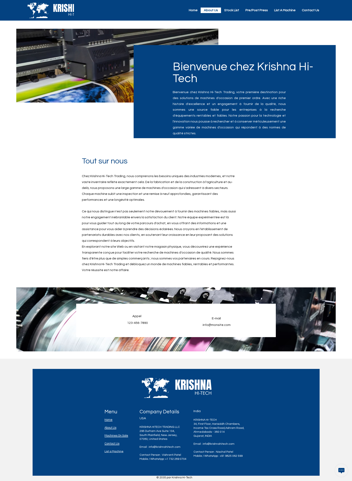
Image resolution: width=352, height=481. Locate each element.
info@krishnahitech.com (164, 447)
